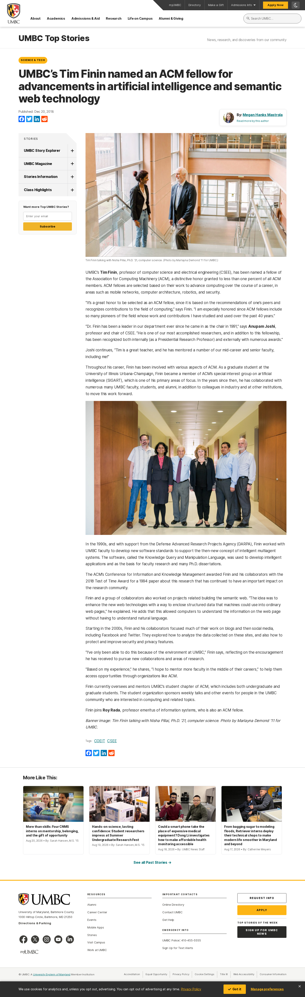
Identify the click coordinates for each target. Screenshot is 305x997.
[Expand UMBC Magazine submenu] (72, 163)
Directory (194, 5)
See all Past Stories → (152, 862)
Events (91, 920)
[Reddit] (44, 119)
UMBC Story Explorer (42, 150)
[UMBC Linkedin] (70, 939)
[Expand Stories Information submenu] (72, 176)
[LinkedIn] (37, 119)
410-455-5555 (191, 940)
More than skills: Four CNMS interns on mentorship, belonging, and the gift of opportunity (52, 831)
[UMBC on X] (35, 939)
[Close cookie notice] (300, 986)
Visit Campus (96, 942)
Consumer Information (273, 974)
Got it (236, 989)
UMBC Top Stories (54, 38)
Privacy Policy (191, 989)
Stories (31, 138)
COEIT (99, 741)
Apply (262, 910)
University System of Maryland (52, 974)
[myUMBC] (29, 952)
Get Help (168, 920)
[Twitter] (29, 119)
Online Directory (173, 904)
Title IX (225, 974)
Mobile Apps (95, 927)
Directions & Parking (35, 923)
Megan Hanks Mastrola (263, 115)
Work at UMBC (97, 950)
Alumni (91, 904)
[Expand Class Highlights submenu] (72, 190)
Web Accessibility (245, 974)
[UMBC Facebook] (23, 939)
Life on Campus (140, 18)
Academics (56, 18)
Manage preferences (267, 989)
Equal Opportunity (158, 974)
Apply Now (275, 5)
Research (113, 18)
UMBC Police (171, 940)
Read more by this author (253, 121)
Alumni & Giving (171, 18)
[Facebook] (22, 119)
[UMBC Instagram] (47, 939)
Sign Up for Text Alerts (177, 948)
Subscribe (47, 226)
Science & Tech (33, 60)
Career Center (97, 912)
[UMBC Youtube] (58, 939)
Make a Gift (216, 5)
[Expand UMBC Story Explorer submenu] (72, 150)
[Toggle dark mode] (296, 5)
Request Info (262, 898)
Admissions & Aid (85, 18)
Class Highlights (38, 190)
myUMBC (175, 5)
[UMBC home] (10, 13)
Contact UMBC (172, 912)
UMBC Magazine (38, 163)
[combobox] (272, 18)
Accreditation (132, 974)
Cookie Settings (204, 974)
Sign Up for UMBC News (262, 931)
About (35, 18)
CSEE (112, 741)
